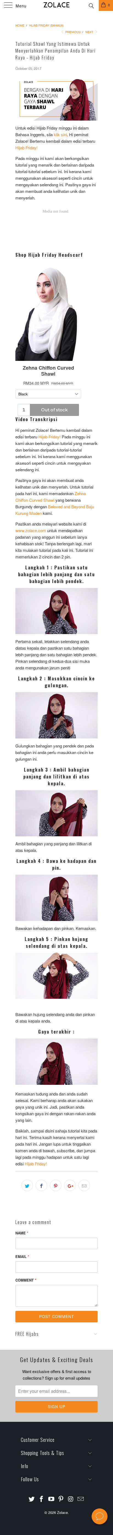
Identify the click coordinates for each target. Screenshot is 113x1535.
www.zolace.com (30, 530)
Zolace (62, 1512)
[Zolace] (56, 5)
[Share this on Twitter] (27, 1185)
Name (21, 1233)
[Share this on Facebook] (41, 1185)
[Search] (91, 5)
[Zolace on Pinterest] (61, 1499)
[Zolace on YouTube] (51, 1499)
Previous (72, 32)
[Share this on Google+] (70, 1185)
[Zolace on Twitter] (32, 1499)
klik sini (60, 134)
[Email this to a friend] (84, 1185)
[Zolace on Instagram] (71, 1499)
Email (22, 1256)
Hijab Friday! (26, 147)
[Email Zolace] (81, 1499)
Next (89, 32)
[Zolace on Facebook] (42, 1499)
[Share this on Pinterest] (55, 1185)
